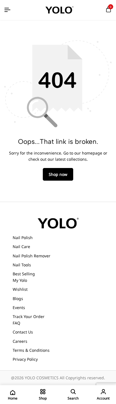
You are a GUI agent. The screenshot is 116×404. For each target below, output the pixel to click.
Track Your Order (28, 316)
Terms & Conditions (31, 350)
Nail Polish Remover (31, 255)
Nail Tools (22, 264)
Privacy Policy (25, 359)
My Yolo (20, 280)
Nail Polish (23, 237)
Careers (20, 341)
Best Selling (24, 273)
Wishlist (20, 289)
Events (19, 307)
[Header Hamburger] (7, 10)
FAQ (16, 323)
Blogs (18, 298)
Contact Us (23, 332)
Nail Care (21, 246)
